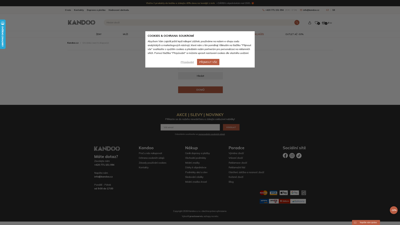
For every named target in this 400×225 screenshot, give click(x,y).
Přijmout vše (208, 62)
